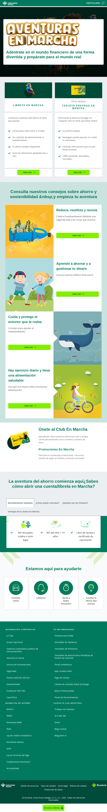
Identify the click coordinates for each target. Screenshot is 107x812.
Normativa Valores (15, 742)
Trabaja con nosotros (64, 709)
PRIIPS (9, 715)
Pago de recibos (62, 677)
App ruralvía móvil (63, 671)
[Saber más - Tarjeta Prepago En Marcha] (78, 90)
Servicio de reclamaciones (19, 664)
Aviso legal (63, 786)
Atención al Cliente (15, 658)
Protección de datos (53, 789)
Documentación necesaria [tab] (20, 503)
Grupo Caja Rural (15, 642)
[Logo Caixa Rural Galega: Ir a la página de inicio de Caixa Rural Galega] (17, 3)
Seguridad (11, 671)
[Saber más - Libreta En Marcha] (28, 90)
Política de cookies (78, 786)
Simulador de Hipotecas (66, 642)
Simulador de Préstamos (66, 648)
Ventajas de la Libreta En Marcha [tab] (23, 511)
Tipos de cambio (48, 786)
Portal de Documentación (66, 697)
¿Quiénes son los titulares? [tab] (75, 503)
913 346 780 (60, 715)
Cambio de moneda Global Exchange (72, 684)
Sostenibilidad (13, 684)
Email (57, 722)
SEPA (9, 748)
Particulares (93, 3)
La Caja (10, 635)
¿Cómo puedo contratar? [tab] (47, 503)
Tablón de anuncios (29, 786)
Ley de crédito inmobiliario (19, 735)
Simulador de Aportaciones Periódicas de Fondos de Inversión (74, 656)
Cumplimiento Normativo (18, 761)
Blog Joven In (61, 735)
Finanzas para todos (64, 635)
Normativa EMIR (14, 722)
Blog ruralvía (60, 729)
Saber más (27, 172)
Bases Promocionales (64, 690)
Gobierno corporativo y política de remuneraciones (22, 650)
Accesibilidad (13, 768)
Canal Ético (12, 697)
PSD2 (9, 729)
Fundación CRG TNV (16, 690)
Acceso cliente (52, 807)
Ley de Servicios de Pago (18, 755)
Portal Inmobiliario (63, 664)
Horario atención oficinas (18, 677)
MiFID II (10, 709)
